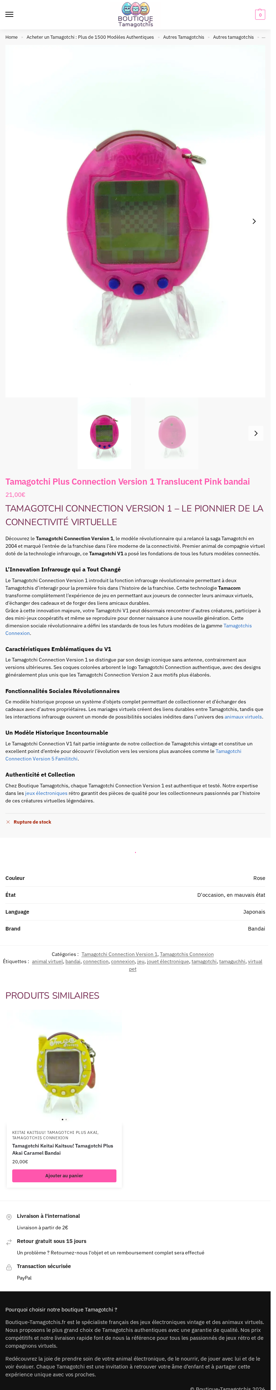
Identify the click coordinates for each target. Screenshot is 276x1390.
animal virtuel (47, 961)
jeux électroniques (46, 793)
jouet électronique (168, 961)
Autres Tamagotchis (183, 37)
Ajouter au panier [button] (64, 1176)
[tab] (135, 850)
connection (96, 961)
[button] (259, 15)
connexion (123, 961)
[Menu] (16, 14)
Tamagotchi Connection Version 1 (119, 954)
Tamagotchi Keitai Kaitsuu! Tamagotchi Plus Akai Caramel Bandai (62, 1149)
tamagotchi (204, 961)
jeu (140, 961)
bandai (72, 961)
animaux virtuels (243, 716)
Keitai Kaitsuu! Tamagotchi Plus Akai (54, 1132)
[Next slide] (254, 221)
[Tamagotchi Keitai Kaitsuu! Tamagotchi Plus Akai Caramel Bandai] (64, 1067)
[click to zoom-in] (138, 221)
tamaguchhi (232, 961)
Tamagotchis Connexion (187, 954)
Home (11, 37)
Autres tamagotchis (233, 37)
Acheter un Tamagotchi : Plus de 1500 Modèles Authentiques (90, 37)
